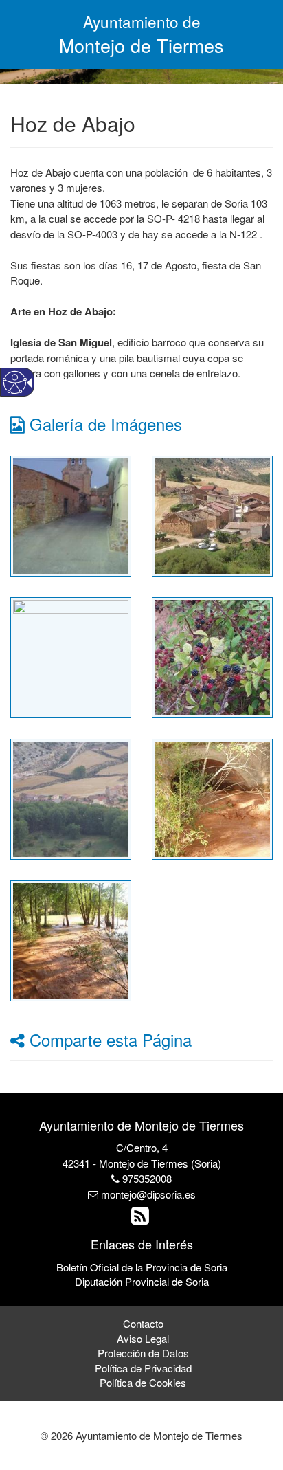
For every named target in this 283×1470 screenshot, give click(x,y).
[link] (70, 514)
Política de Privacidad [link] (143, 1368)
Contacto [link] (143, 1323)
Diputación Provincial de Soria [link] (142, 1281)
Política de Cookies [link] (143, 1382)
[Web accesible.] (15, 382)
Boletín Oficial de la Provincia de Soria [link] (141, 1267)
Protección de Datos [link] (143, 1353)
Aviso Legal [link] (143, 1338)
